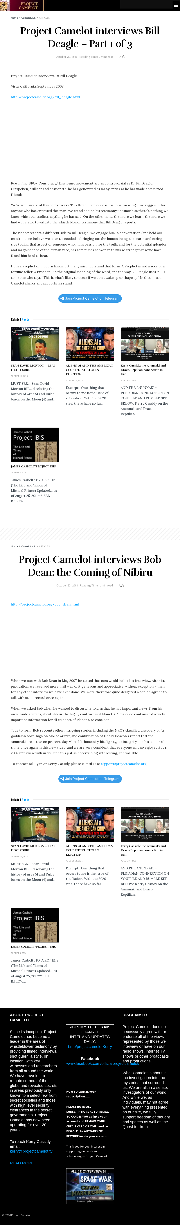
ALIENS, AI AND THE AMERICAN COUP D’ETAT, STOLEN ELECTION (89, 370)
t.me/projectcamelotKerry (90, 1046)
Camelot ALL (28, 17)
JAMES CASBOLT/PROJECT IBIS (33, 466)
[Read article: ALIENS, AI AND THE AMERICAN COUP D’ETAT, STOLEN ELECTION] (90, 344)
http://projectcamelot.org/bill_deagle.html (45, 97)
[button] (176, 5)
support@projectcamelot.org (123, 764)
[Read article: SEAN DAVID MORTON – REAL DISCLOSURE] (35, 344)
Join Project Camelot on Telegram (92, 298)
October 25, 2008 (66, 57)
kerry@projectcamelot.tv (31, 1151)
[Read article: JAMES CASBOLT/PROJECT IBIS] (35, 445)
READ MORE (22, 1163)
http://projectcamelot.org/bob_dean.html (45, 604)
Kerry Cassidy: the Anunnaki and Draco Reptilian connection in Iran (143, 370)
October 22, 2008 (67, 585)
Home (14, 17)
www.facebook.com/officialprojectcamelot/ (102, 1063)
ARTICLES (44, 17)
